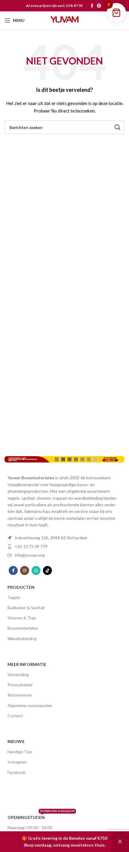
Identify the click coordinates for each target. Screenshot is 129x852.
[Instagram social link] (24, 570)
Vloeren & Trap (22, 617)
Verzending (18, 674)
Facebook (17, 772)
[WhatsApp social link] (36, 570)
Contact (15, 715)
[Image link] (64, 459)
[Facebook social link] (92, 6)
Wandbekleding (22, 638)
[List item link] (65, 537)
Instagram (17, 761)
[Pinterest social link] (99, 6)
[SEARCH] (117, 127)
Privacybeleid (20, 684)
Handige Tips (20, 751)
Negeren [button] (120, 841)
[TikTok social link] (47, 570)
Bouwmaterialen (23, 628)
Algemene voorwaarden (30, 705)
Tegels (14, 597)
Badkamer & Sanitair (26, 607)
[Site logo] (64, 20)
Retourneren (20, 694)
